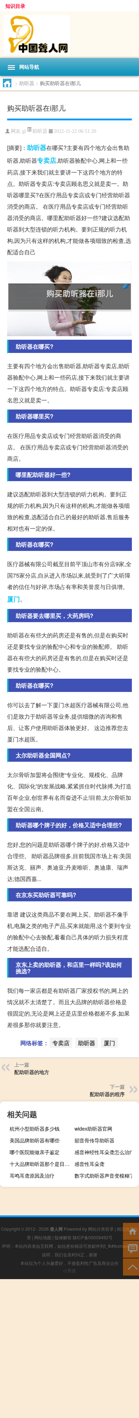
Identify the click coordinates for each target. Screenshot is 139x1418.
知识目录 (15, 5)
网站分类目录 (101, 1229)
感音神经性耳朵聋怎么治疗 (104, 1152)
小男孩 (69, 1270)
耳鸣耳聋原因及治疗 (32, 1175)
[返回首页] (131, 1231)
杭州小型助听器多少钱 (35, 1128)
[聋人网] (69, 34)
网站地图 (42, 1237)
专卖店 (46, 160)
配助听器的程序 (107, 1094)
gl (24, 131)
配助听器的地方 (31, 1071)
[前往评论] (131, 1249)
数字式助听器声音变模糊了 (104, 1175)
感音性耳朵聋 (89, 1163)
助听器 (26, 83)
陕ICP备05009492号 (93, 1237)
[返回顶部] (131, 1266)
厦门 (13, 599)
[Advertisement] (69, 1348)
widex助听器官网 (93, 1128)
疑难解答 (63, 1237)
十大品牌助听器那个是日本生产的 (41, 1163)
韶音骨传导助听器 (94, 1140)
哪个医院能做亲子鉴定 (35, 1152)
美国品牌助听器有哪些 (35, 1140)
